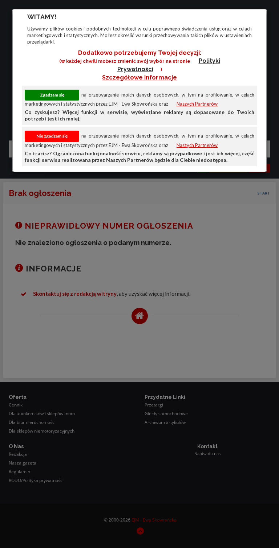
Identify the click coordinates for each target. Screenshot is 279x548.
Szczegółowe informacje (139, 77)
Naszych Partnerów (197, 104)
